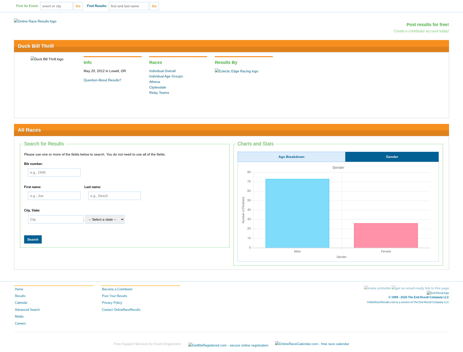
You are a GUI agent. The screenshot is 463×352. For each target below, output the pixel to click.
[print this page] (377, 288)
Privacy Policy (112, 303)
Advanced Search (27, 309)
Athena (154, 82)
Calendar (21, 303)
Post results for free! (428, 24)
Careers (20, 323)
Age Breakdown (292, 157)
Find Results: (97, 6)
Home (19, 289)
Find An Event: (27, 6)
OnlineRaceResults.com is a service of (408, 302)
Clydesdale (157, 87)
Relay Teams (159, 93)
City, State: (32, 210)
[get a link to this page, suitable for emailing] (420, 288)
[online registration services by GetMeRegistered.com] (228, 344)
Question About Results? (102, 80)
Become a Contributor (117, 289)
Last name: (92, 187)
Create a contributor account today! (421, 31)
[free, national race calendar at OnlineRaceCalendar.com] (312, 344)
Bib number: (33, 164)
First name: (32, 187)
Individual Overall (162, 71)
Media (19, 316)
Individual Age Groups (166, 76)
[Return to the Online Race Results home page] (35, 21)
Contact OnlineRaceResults (121, 309)
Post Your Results (114, 296)
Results (20, 296)
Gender (392, 157)
